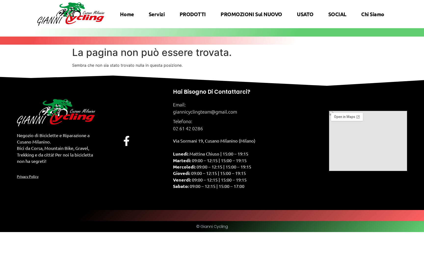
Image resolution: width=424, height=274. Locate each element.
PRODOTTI (193, 14)
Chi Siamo (372, 14)
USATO (305, 14)
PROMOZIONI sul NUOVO (251, 14)
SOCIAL (337, 14)
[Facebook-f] (126, 141)
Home (127, 14)
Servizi (157, 14)
